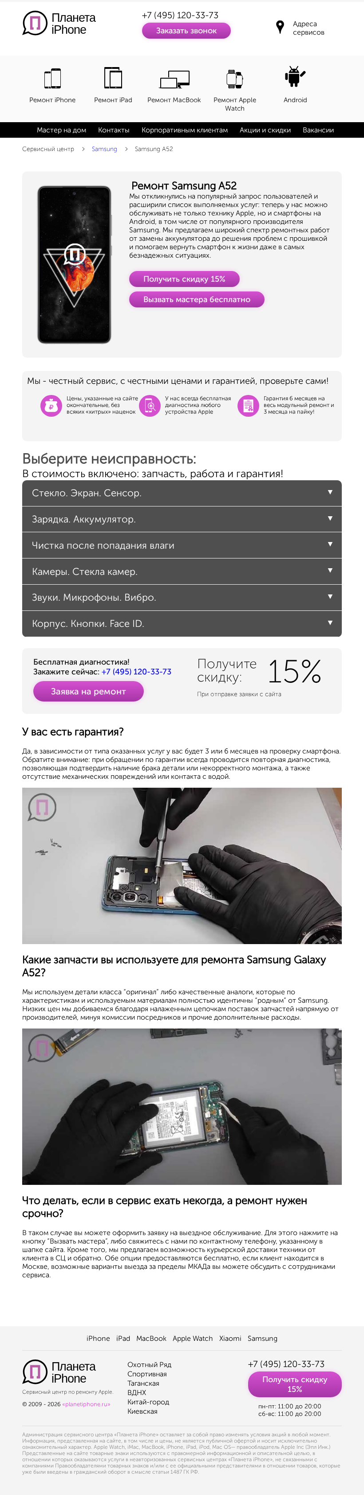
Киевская (142, 1411)
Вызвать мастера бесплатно (196, 299)
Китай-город (148, 1402)
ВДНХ (136, 1392)
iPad (123, 1338)
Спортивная (147, 1374)
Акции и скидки (265, 130)
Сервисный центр (48, 149)
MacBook (151, 1338)
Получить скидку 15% (184, 279)
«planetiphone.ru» (86, 1404)
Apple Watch (193, 1338)
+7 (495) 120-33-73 (180, 15)
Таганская (143, 1383)
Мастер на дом (61, 130)
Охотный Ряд (149, 1364)
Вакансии (318, 130)
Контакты (114, 130)
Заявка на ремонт (88, 691)
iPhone (98, 1338)
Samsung (104, 149)
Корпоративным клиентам (185, 130)
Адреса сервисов (308, 28)
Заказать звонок (186, 31)
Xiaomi (230, 1338)
